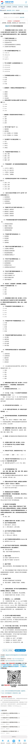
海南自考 (7, 26)
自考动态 (14, 6)
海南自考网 (9, 10)
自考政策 (9, 6)
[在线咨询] (14, 740)
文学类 (13, 10)
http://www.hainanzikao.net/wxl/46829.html (14, 660)
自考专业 (20, 6)
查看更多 (14, 736)
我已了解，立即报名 (7, 650)
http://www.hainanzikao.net (18, 658)
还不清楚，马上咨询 (20, 650)
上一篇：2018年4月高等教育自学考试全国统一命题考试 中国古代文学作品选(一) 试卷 (14, 690)
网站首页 (3, 6)
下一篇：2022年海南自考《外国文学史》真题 (11, 693)
